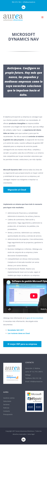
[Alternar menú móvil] (42, 17)
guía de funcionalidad (35, 318)
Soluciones (7, 401)
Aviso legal (31, 434)
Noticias (6, 408)
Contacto (6, 411)
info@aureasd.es (29, 2)
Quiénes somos (9, 398)
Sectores (6, 404)
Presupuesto (7, 414)
